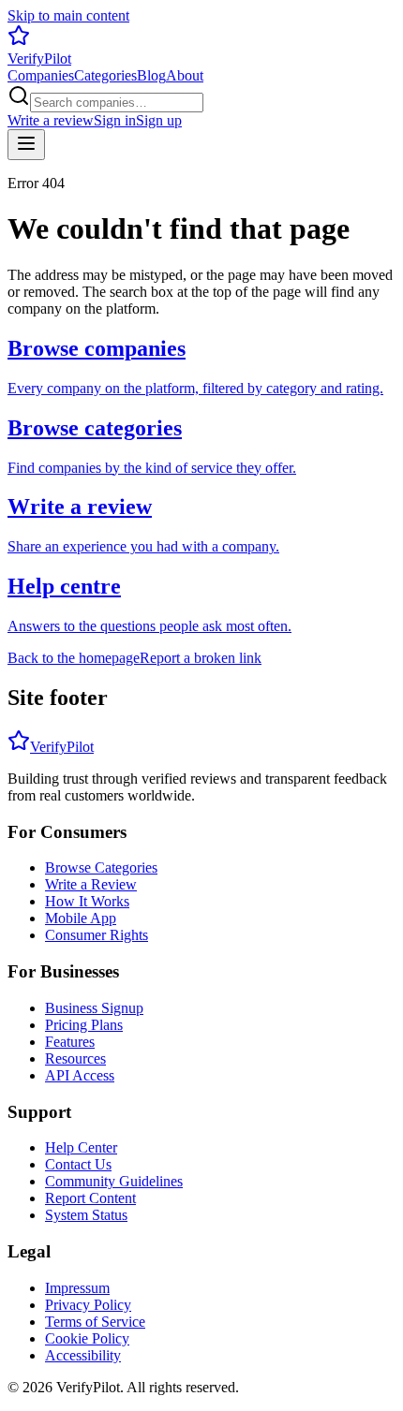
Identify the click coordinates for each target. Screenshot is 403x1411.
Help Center (81, 1147)
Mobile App (80, 918)
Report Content (90, 1198)
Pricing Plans (84, 1025)
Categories (105, 75)
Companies (40, 75)
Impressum (77, 1288)
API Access (79, 1075)
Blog (151, 75)
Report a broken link (200, 658)
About (184, 75)
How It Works (87, 901)
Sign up (159, 120)
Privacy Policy (88, 1305)
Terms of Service (95, 1322)
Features (70, 1042)
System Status (86, 1215)
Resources (75, 1058)
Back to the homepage (73, 658)
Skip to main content (68, 15)
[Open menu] (26, 144)
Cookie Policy (87, 1338)
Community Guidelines (114, 1181)
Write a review (50, 120)
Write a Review (91, 884)
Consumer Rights (96, 935)
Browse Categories (101, 867)
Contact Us (78, 1164)
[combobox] (116, 102)
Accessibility (83, 1355)
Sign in (115, 120)
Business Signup (94, 1008)
